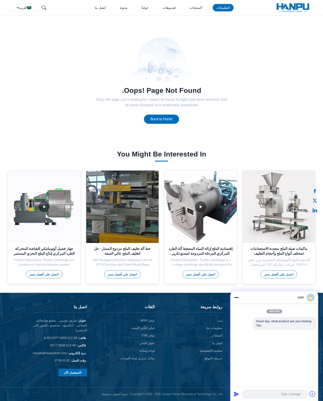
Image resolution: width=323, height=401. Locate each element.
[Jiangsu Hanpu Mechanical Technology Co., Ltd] (294, 7)
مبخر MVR (148, 320)
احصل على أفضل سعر (279, 274)
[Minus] (236, 297)
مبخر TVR (148, 335)
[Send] (236, 394)
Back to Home (161, 119)
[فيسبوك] (317, 191)
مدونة (123, 7)
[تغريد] (317, 200)
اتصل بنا (100, 7)
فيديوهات (169, 7)
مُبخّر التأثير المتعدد (143, 328)
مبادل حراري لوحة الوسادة (138, 358)
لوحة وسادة (147, 350)
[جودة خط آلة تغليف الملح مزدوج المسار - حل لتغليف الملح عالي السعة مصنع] (122, 207)
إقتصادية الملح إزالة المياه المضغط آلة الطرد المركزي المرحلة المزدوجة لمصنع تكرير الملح (200, 253)
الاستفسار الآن (73, 372)
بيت (220, 320)
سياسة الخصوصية (211, 350)
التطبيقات (223, 7)
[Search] (44, 7)
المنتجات (196, 7)
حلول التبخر (147, 343)
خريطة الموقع (213, 358)
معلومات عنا (214, 328)
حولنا (145, 7)
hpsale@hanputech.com (50, 353)
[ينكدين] (317, 210)
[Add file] (312, 394)
